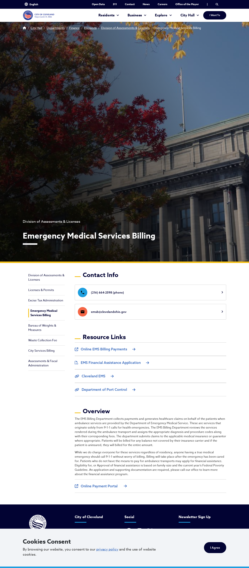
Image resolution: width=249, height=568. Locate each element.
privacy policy (107, 549)
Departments (56, 28)
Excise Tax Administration (45, 300)
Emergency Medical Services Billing (43, 313)
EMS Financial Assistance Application (111, 362)
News (146, 4)
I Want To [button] (214, 15)
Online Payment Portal (99, 486)
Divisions (90, 28)
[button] (217, 4)
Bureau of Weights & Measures (42, 327)
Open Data (98, 4)
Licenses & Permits (41, 290)
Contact (130, 4)
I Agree (215, 547)
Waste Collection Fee (42, 340)
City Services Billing (41, 351)
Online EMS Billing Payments (104, 349)
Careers (162, 4)
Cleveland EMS (93, 376)
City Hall (187, 15)
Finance (74, 28)
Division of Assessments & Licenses (125, 28)
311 (115, 4)
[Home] (38, 15)
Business (135, 15)
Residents (106, 15)
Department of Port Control (104, 389)
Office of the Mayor (187, 4)
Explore (161, 15)
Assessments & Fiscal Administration (42, 363)
